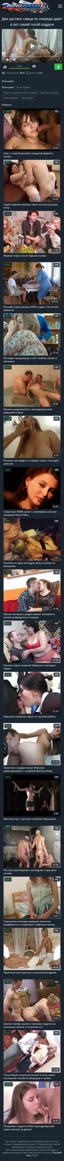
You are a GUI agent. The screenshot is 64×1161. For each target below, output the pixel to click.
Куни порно (23, 87)
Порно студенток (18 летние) (20, 92)
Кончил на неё (49, 92)
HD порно (27, 97)
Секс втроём (10, 97)
